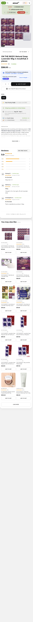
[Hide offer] (27, 12)
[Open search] (7, 3)
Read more (15, 141)
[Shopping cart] (29, 3)
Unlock (22, 12)
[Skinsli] (16, 3)
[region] (16, 32)
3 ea (4, 97)
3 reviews (13, 64)
